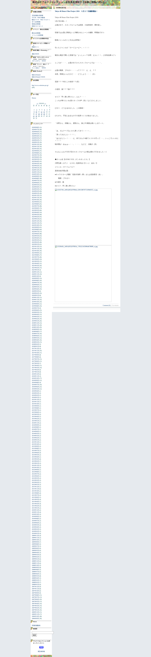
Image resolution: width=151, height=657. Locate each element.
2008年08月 (35, 569)
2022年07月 (35, 231)
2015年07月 (35, 410)
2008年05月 (35, 576)
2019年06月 (35, 310)
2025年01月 (35, 168)
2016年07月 (35, 384)
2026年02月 (35, 140)
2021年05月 (35, 261)
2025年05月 (35, 159)
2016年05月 (35, 389)
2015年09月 (35, 406)
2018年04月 (35, 340)
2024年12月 (35, 170)
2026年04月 (35, 136)
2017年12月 (35, 348)
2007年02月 (35, 608)
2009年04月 (35, 552)
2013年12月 (35, 442)
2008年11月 (35, 563)
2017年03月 (35, 367)
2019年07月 (35, 308)
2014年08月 (35, 427)
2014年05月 (35, 433)
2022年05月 (35, 236)
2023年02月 (35, 217)
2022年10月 (35, 225)
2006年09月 (35, 618)
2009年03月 (35, 555)
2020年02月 (35, 293)
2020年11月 (35, 274)
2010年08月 (35, 518)
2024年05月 (35, 185)
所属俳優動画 (36, 625)
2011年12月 (35, 487)
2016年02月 (35, 395)
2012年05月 (35, 478)
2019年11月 (35, 299)
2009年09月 (35, 542)
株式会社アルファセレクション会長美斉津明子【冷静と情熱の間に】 (69, 2)
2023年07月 (35, 206)
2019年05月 (35, 312)
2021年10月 (35, 251)
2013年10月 (35, 444)
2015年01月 (35, 421)
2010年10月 (35, 514)
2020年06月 (35, 285)
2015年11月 (35, 401)
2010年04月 (35, 527)
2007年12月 (35, 586)
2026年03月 (35, 138)
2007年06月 (35, 599)
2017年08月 (35, 357)
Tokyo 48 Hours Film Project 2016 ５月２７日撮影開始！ (76, 11)
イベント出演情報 (37, 35)
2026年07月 (35, 129)
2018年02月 (35, 344)
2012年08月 (35, 472)
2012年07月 (35, 474)
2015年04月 (35, 416)
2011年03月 (35, 504)
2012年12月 (35, 465)
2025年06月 (35, 157)
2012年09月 (35, 470)
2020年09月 (35, 278)
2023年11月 (35, 197)
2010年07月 (35, 521)
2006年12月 (35, 612)
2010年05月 (35, 525)
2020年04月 (35, 289)
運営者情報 (41, 651)
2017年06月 (35, 361)
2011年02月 (35, 506)
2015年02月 (35, 418)
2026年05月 (35, 134)
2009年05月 (35, 550)
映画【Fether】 (36, 75)
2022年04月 (35, 238)
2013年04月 (35, 457)
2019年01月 (35, 321)
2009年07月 (35, 546)
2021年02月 (35, 268)
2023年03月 (35, 214)
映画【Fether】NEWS (38, 77)
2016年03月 (35, 393)
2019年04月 (35, 314)
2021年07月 (35, 257)
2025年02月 (35, 166)
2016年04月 (35, 391)
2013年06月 (35, 453)
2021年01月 (35, 270)
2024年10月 (35, 174)
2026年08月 (35, 127)
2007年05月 (35, 601)
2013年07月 (35, 450)
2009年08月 (35, 544)
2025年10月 (35, 149)
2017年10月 (35, 353)
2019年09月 (35, 304)
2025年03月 (35, 163)
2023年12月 (35, 195)
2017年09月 (35, 355)
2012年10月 (35, 467)
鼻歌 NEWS (35, 54)
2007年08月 (35, 595)
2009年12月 (35, 535)
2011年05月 (35, 499)
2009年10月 (35, 540)
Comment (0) (107, 305)
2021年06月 (35, 259)
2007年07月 (35, 597)
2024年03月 (35, 189)
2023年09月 (35, 202)
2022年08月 (35, 229)
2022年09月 (35, 227)
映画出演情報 (36, 24)
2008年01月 (35, 584)
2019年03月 (35, 316)
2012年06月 (35, 476)
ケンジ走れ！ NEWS (39, 68)
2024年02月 (35, 191)
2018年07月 (35, 333)
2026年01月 (35, 142)
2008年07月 (35, 572)
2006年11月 (35, 614)
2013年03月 (35, 459)
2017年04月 (35, 365)
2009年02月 (35, 557)
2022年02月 (35, 242)
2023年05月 (35, 210)
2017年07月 (35, 359)
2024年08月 (35, 178)
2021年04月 (35, 263)
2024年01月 (35, 193)
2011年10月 (35, 491)
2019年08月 (35, 306)
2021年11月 (35, 248)
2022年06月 (35, 234)
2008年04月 (35, 578)
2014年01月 (35, 440)
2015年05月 (35, 414)
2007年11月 (35, 589)
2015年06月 (35, 412)
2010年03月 (35, 529)
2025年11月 (35, 146)
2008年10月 (35, 565)
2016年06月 (35, 387)
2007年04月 (35, 603)
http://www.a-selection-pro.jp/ (40, 85)
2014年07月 (35, 429)
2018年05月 (35, 338)
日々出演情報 (36, 22)
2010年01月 (35, 533)
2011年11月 (35, 489)
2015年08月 (35, 408)
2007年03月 (35, 606)
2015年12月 (35, 399)
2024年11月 (35, 172)
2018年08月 (35, 331)
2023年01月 (35, 219)
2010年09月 (35, 516)
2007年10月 (35, 591)
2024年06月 (35, 183)
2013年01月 (35, 463)
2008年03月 (35, 580)
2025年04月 (35, 161)
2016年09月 (35, 380)
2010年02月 (35, 531)
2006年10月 (35, 616)
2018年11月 (35, 325)
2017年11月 (35, 350)
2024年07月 (35, 180)
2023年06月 (35, 208)
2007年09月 (35, 593)
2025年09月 (35, 151)
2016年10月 (35, 378)
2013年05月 (35, 455)
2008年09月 (35, 567)
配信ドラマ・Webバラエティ (41, 20)
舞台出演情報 (36, 33)
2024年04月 (35, 187)
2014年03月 (35, 436)
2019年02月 (35, 319)
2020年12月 (35, 272)
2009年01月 (35, 559)
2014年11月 (35, 423)
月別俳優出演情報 (37, 15)
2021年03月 (35, 265)
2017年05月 (35, 363)
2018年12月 (35, 323)
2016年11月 (35, 376)
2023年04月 (35, 212)
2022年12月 (35, 221)
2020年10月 (35, 276)
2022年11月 (35, 223)
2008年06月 (35, 574)
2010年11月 (35, 512)
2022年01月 (35, 244)
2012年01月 (35, 484)
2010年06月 (35, 523)
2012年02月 (35, 482)
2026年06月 (35, 132)
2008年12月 (35, 561)
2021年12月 (35, 246)
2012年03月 (35, 480)
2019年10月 (35, 302)
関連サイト (35, 47)
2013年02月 (35, 461)
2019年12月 (35, 297)
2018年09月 (35, 329)
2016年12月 (35, 374)
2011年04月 (35, 501)
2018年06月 (35, 336)
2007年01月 (35, 610)
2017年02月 (35, 370)
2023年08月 (35, 204)
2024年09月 (35, 176)
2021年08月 (35, 255)
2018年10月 (35, 327)
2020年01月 (35, 295)
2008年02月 (35, 582)
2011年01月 (35, 508)
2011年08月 (35, 493)
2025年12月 (35, 144)
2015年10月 (35, 404)
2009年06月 (35, 548)
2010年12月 (35, 510)
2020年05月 (35, 287)
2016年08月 (35, 382)
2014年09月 (35, 425)
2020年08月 (35, 280)
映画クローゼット (37, 26)
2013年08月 (35, 448)
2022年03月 (35, 240)
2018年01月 (35, 346)
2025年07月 (35, 155)
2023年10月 (35, 200)
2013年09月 (35, 446)
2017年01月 (35, 372)
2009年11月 (35, 538)
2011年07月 (35, 495)
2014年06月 (35, 431)
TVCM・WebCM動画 (38, 17)
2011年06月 (35, 497)
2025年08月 (35, 153)
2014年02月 (35, 438)
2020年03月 (35, 291)
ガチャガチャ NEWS (39, 61)
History (34, 98)
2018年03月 (35, 342)
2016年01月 (35, 397)
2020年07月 (35, 282)
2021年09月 (35, 253)
